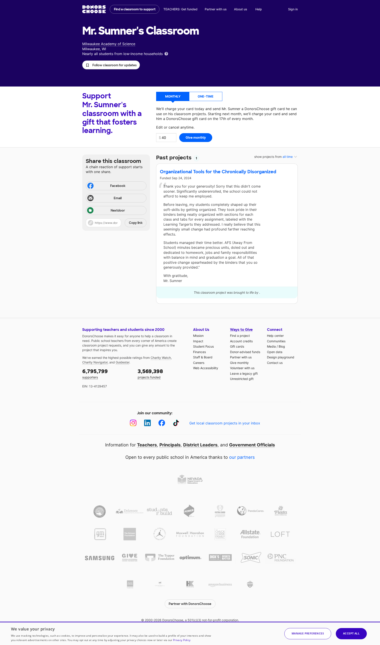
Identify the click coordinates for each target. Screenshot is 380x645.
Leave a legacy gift (244, 373)
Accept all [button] (351, 633)
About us (240, 9)
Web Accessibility (205, 368)
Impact (198, 341)
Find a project (240, 335)
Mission (198, 335)
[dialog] (190, 633)
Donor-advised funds (245, 352)
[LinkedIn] (147, 423)
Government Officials (252, 445)
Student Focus (203, 346)
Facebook (117, 186)
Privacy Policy (181, 640)
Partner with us (216, 9)
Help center (275, 335)
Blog (282, 346)
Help (258, 9)
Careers (198, 363)
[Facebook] (161, 423)
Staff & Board (202, 357)
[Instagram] (133, 423)
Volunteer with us (242, 368)
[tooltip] (166, 53)
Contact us (275, 363)
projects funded (150, 373)
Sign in (293, 9)
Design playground (280, 357)
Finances (199, 352)
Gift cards (237, 346)
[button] (111, 65)
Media (271, 346)
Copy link (135, 223)
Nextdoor (118, 210)
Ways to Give (241, 329)
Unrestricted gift (242, 379)
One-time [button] (206, 96)
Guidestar (122, 362)
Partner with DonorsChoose (190, 604)
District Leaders (200, 445)
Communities (276, 341)
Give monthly (239, 363)
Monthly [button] (173, 96)
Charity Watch (161, 357)
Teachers (147, 445)
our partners (242, 457)
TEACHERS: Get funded (180, 9)
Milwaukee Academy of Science (108, 44)
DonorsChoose (94, 9)
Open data (274, 352)
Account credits (241, 341)
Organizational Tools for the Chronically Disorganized (218, 172)
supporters (95, 373)
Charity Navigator (95, 362)
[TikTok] (176, 423)
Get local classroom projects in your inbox (224, 423)
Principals (170, 445)
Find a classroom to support (134, 9)
